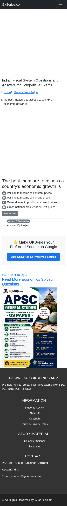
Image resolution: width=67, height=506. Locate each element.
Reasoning (34, 446)
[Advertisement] (33, 44)
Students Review (35, 407)
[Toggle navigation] (60, 4)
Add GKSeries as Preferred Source (33, 256)
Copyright (34, 418)
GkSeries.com (12, 4)
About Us (34, 413)
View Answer (9, 213)
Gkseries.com (44, 499)
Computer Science (35, 441)
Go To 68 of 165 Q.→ (15, 275)
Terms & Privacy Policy (34, 424)
